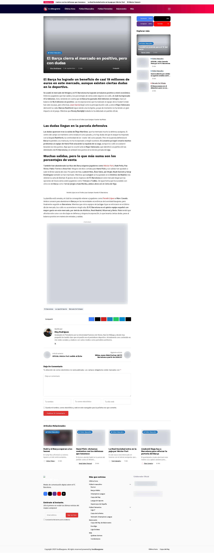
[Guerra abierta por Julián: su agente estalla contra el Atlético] (143, 75)
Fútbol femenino (95, 507)
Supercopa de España (99, 504)
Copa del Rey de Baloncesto (101, 523)
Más (90, 533)
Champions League (98, 494)
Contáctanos (95, 539)
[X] (167, 2)
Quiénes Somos (96, 535)
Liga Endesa (95, 529)
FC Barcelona (48, 309)
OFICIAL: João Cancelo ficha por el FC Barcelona (160, 62)
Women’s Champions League (101, 517)
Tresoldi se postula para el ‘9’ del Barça (153, 48)
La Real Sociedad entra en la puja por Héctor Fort (100, 2)
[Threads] (64, 494)
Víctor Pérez (50, 461)
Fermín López (108, 198)
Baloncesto (93, 520)
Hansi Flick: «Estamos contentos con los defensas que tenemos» (55, 2)
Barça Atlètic (95, 490)
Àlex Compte (148, 463)
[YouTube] (59, 494)
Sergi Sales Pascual (85, 463)
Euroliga (94, 526)
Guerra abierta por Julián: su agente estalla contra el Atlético (160, 75)
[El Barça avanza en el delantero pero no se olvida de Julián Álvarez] (143, 87)
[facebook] (165, 2)
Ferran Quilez (145, 52)
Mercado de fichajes (76, 309)
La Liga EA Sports (61, 309)
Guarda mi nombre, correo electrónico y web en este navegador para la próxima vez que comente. (81, 408)
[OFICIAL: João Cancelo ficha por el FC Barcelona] (143, 63)
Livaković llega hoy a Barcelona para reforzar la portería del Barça (154, 451)
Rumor (93, 487)
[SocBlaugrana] (51, 9)
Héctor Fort (109, 166)
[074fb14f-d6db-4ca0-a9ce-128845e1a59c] (87, 264)
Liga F (93, 510)
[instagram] (170, 2)
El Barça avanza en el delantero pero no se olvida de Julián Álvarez (160, 87)
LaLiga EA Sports (97, 501)
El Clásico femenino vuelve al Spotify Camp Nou (139, 2)
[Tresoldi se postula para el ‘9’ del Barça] (154, 44)
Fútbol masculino (59, 19)
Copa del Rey (95, 497)
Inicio (48, 19)
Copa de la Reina (97, 513)
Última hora (93, 481)
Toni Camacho (116, 461)
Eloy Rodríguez (55, 68)
